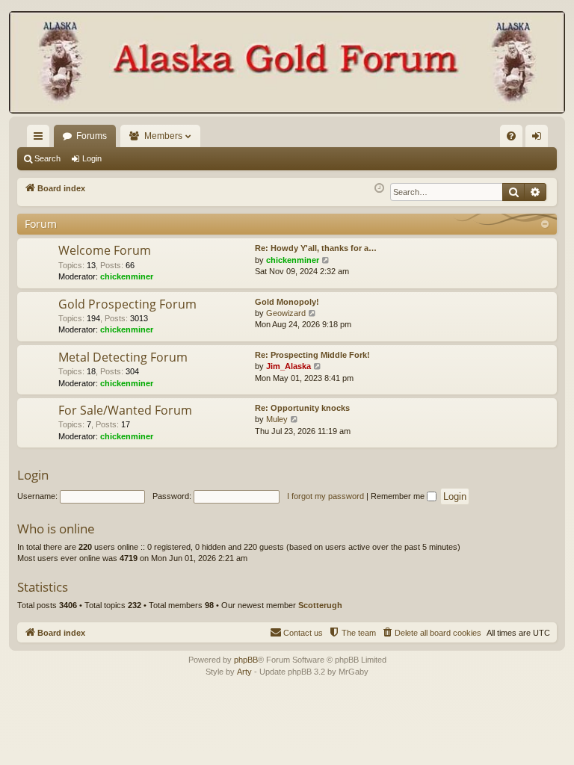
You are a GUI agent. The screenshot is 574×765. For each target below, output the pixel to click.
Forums (91, 136)
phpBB (246, 659)
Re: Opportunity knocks (302, 407)
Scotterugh (320, 605)
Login (92, 158)
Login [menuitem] (539, 139)
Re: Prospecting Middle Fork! (312, 354)
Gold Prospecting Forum (127, 304)
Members (163, 136)
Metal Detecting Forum (123, 357)
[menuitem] (511, 136)
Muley (277, 419)
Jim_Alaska (288, 366)
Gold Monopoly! (287, 301)
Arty (244, 671)
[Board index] (287, 64)
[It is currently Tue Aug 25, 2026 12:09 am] (379, 188)
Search (47, 158)
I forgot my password (325, 496)
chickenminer (126, 276)
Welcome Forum (104, 250)
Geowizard (286, 313)
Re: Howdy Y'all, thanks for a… (316, 248)
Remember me (399, 496)
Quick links (41, 139)
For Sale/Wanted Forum (125, 410)
